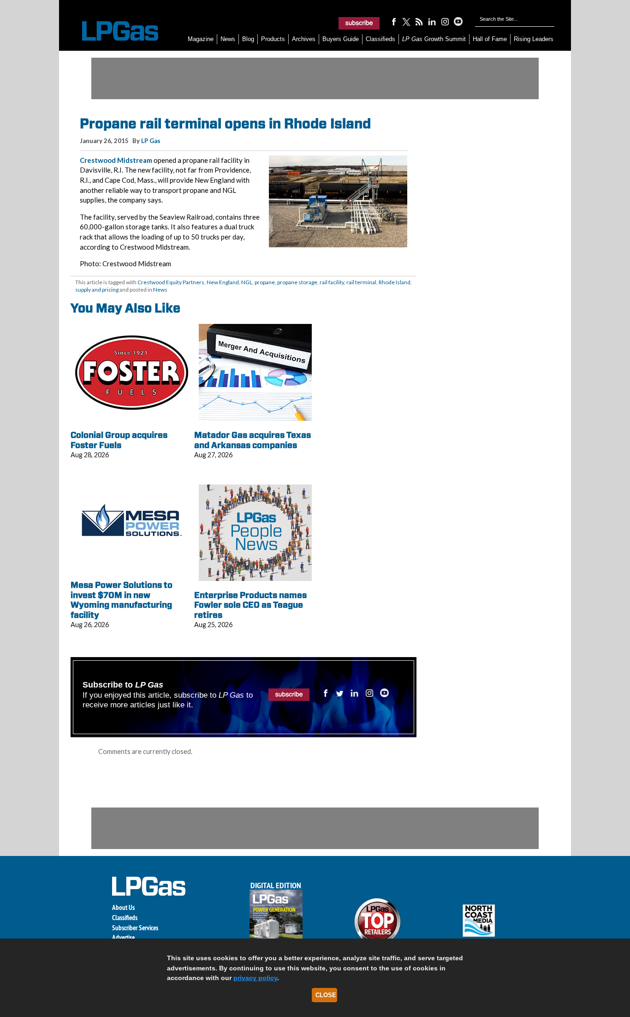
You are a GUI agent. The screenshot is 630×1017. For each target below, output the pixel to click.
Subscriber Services (135, 927)
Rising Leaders (533, 39)
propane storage (297, 282)
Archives (303, 39)
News (227, 39)
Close (325, 995)
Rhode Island (394, 282)
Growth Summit (434, 39)
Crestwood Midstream (116, 160)
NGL (246, 282)
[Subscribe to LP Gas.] (359, 23)
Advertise (123, 937)
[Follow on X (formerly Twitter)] (406, 21)
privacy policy (255, 977)
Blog (248, 39)
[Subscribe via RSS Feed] (419, 21)
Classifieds (380, 39)
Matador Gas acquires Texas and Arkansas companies (252, 440)
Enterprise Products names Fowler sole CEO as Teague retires (250, 605)
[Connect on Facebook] (393, 21)
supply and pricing (97, 289)
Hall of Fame (490, 39)
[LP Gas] (112, 31)
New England (223, 282)
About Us (123, 907)
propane (265, 282)
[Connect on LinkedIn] (432, 21)
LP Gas (150, 140)
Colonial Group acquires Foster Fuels (119, 440)
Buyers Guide (340, 39)
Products (273, 39)
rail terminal (361, 282)
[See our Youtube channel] (458, 21)
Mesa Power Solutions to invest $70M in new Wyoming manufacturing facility (121, 600)
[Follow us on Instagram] (445, 21)
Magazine (201, 39)
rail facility (332, 282)
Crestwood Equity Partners (170, 282)
